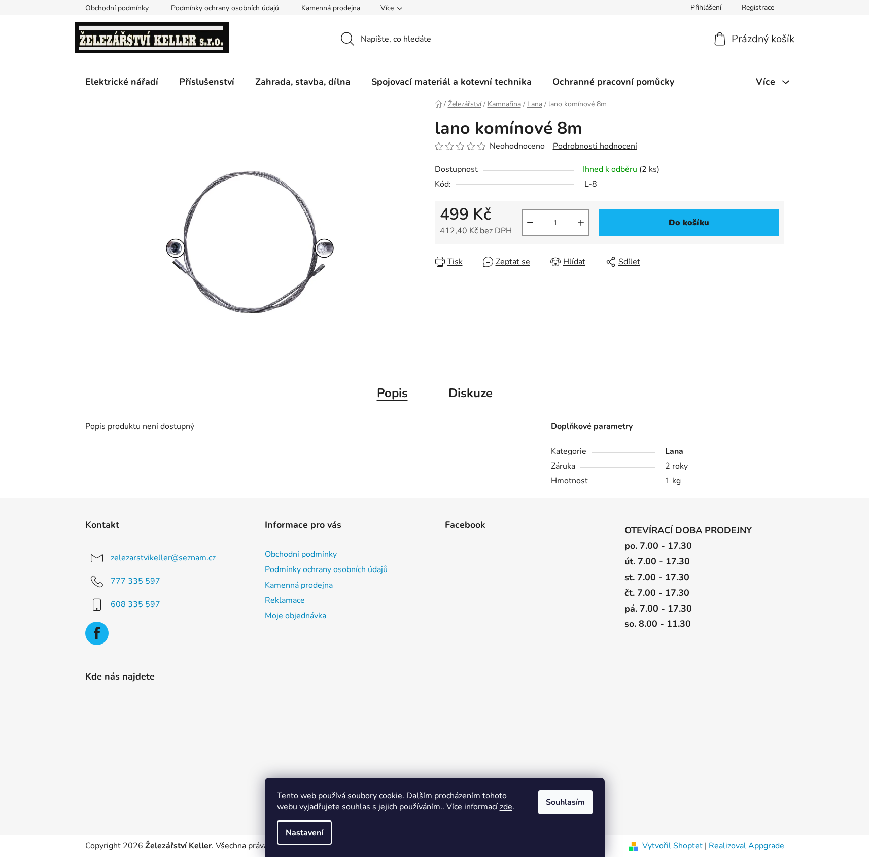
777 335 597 (135, 581)
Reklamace (285, 600)
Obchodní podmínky (117, 8)
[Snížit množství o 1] (530, 222)
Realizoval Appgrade (746, 845)
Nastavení (304, 832)
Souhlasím (565, 802)
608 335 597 (135, 604)
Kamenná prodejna (330, 8)
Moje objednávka (295, 615)
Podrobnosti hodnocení (595, 146)
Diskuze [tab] (470, 393)
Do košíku (689, 222)
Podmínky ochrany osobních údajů (225, 8)
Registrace (758, 7)
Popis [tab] (392, 393)
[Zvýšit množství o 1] (580, 222)
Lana (674, 451)
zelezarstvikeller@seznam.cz (163, 557)
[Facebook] (97, 633)
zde (506, 806)
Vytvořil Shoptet (672, 845)
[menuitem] (121, 81)
